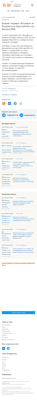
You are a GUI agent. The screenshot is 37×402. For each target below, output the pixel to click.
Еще (27, 11)
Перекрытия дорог (7, 333)
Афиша (4, 365)
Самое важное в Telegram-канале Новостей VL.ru (18, 264)
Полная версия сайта (18, 312)
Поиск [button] (32, 5)
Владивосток (5, 19)
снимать (14, 57)
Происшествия (6, 331)
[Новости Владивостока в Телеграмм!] (8, 348)
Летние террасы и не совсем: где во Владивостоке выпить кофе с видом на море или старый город (23, 250)
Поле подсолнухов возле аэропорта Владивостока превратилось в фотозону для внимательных (22, 133)
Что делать (5, 337)
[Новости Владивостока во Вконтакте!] (3, 348)
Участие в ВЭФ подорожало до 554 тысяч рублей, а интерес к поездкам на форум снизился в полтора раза (24, 165)
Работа (4, 363)
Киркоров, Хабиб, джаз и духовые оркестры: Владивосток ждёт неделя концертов (23, 202)
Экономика (5, 329)
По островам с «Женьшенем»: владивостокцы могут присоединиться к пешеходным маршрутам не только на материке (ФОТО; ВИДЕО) (24, 150)
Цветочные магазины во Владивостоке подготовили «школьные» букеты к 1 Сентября (23, 179)
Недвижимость (6, 370)
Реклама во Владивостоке (9, 378)
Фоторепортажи (15, 11)
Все (9, 11)
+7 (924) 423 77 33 (12, 115)
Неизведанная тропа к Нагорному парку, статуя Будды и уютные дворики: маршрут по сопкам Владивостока (23, 235)
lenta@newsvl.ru (29, 115)
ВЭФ (21, 158)
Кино (3, 368)
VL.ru (8, 4)
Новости (17, 4)
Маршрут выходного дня (8, 339)
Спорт (22, 11)
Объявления (5, 357)
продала (14, 46)
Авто (3, 361)
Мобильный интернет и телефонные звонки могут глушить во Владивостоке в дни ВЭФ (23, 218)
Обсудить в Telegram (9, 94)
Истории (4, 335)
